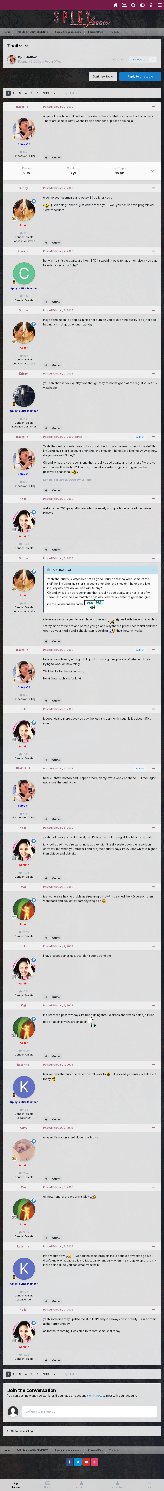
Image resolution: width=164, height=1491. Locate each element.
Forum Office (53, 61)
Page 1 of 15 (70, 93)
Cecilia (23, 251)
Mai (23, 887)
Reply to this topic (140, 76)
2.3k (25, 296)
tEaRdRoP (29, 57)
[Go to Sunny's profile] (24, 210)
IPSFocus (75, 1469)
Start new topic (103, 76)
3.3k (25, 418)
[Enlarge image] (46, 205)
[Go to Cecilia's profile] (24, 273)
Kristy (23, 373)
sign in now (94, 1395)
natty (23, 1128)
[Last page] (55, 93)
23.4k (25, 1173)
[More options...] (154, 106)
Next (46, 93)
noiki (23, 499)
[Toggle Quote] (49, 569)
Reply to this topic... (42, 1411)
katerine (23, 1064)
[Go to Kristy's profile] (24, 396)
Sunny (23, 188)
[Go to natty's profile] (24, 1150)
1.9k (25, 1109)
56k (25, 233)
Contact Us (104, 1469)
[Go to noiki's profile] (24, 521)
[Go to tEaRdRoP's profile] (11, 59)
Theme (89, 1469)
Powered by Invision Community (82, 1473)
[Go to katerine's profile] (24, 1087)
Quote (56, 157)
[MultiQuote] (46, 157)
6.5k (25, 151)
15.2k (25, 544)
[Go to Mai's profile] (24, 909)
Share (120, 59)
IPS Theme (59, 1469)
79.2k (25, 932)
